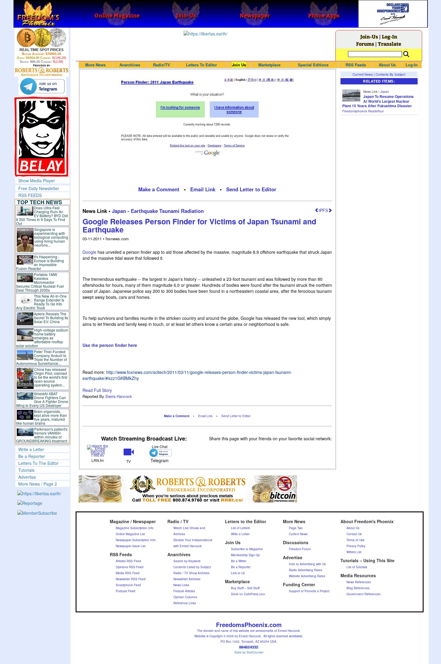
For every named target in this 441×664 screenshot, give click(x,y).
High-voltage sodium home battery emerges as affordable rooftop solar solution (42, 337)
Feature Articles (184, 591)
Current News (362, 74)
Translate (389, 44)
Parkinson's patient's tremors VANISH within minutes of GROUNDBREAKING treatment (42, 434)
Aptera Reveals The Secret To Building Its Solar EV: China (51, 317)
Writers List (354, 552)
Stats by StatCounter (248, 652)
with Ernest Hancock (187, 546)
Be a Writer (238, 561)
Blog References (358, 588)
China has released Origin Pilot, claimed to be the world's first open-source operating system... (50, 377)
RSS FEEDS (30, 195)
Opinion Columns (185, 597)
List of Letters (240, 528)
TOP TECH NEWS (39, 202)
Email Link (202, 189)
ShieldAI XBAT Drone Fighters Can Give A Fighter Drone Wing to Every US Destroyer (42, 399)
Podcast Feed (125, 591)
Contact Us (354, 534)
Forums (365, 44)
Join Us (239, 65)
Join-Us (369, 36)
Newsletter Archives (186, 579)
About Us (387, 65)
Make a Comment (158, 189)
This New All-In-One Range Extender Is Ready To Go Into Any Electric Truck (41, 301)
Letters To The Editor (38, 463)
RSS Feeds (356, 65)
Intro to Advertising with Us (307, 564)
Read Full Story (97, 390)
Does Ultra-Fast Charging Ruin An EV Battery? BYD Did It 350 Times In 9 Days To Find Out (42, 215)
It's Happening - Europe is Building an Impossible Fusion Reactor (40, 262)
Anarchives (129, 65)
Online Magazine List (130, 534)
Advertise (27, 477)
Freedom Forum (300, 549)
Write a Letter (31, 449)
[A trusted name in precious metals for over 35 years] (41, 70)
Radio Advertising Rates (305, 570)
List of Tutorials (356, 567)
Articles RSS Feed (128, 561)
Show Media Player (36, 180)
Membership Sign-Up (245, 555)
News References (358, 582)
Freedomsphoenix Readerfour (363, 111)
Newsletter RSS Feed (131, 579)
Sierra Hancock (118, 396)
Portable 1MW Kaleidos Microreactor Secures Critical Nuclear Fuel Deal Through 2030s (40, 282)
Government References (363, 594)
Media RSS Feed (128, 573)
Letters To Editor (201, 65)
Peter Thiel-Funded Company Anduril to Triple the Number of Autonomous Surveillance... (41, 357)
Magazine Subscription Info (135, 528)
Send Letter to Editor (251, 189)
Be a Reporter (31, 456)
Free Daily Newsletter (38, 188)
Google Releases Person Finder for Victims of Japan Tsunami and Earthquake (199, 225)
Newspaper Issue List (131, 546)
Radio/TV (161, 65)
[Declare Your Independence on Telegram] (42, 86)
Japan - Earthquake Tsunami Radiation (158, 210)
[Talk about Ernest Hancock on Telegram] (159, 452)
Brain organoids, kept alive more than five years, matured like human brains (41, 417)
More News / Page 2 (37, 484)
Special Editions (313, 65)
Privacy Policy (355, 546)
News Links (181, 585)
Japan (384, 91)
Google (89, 252)
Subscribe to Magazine (247, 549)
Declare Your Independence (192, 540)
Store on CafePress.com (248, 594)
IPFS (323, 210)
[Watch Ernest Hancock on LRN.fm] (98, 450)
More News (95, 65)
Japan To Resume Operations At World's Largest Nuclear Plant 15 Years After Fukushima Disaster (378, 101)
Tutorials (26, 470)
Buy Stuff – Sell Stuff (245, 588)
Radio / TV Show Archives (191, 573)
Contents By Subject (390, 74)
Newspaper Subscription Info (136, 540)
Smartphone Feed (128, 585)
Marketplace (269, 65)
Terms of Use (355, 540)
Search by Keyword (186, 561)
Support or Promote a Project (309, 591)
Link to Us (238, 573)
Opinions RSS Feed (129, 567)
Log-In (389, 36)
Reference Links (184, 603)
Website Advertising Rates (307, 576)
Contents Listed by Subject (192, 567)
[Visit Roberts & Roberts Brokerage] (41, 37)
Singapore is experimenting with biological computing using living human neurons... (51, 237)
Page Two (296, 528)
